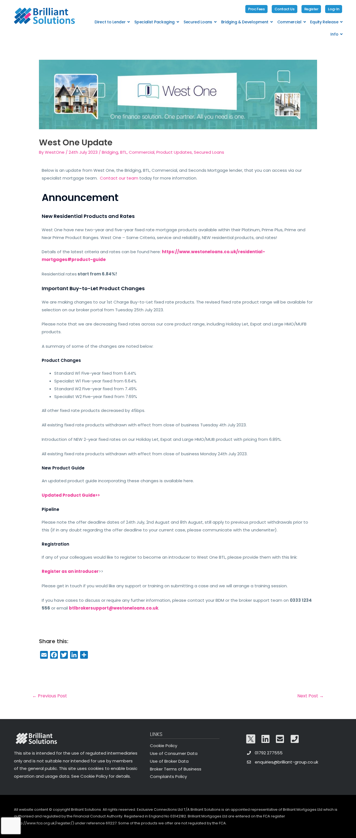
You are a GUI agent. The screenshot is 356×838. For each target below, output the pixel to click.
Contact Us (285, 9)
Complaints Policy (168, 776)
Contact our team (119, 178)
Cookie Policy (163, 746)
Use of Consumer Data (173, 753)
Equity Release (324, 22)
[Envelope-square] (280, 738)
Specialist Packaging (154, 22)
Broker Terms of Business (175, 769)
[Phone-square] (294, 738)
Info (334, 34)
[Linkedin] (265, 738)
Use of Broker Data (169, 761)
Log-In (333, 9)
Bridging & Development (244, 22)
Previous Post (49, 696)
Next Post (310, 696)
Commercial (289, 22)
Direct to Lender (110, 22)
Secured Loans (198, 22)
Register (311, 9)
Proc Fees (256, 9)
